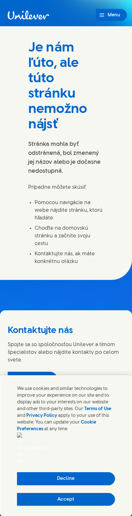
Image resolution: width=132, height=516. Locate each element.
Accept (65, 499)
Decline (66, 478)
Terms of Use (97, 409)
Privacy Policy (41, 415)
